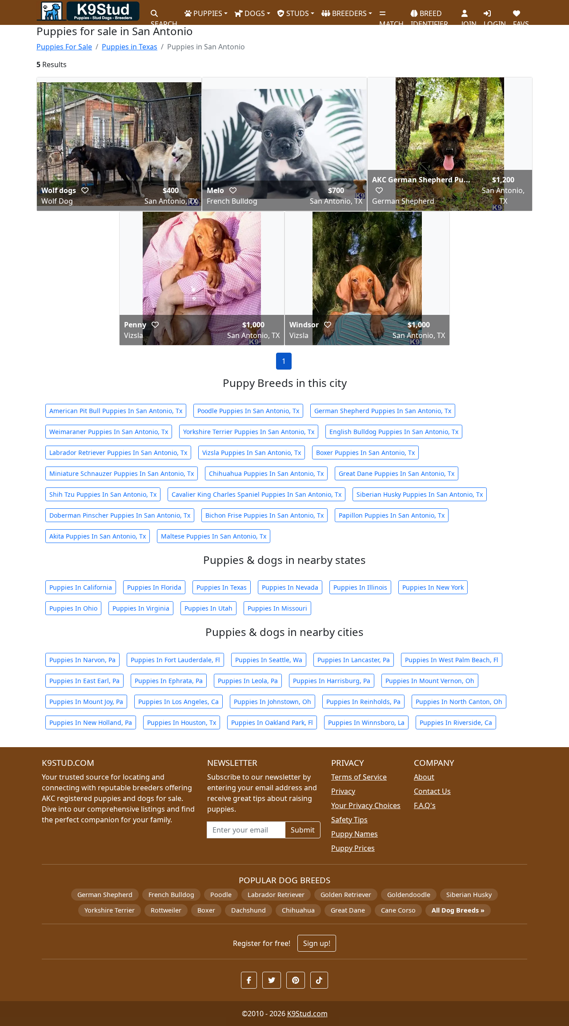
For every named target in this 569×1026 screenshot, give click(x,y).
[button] (84, 190)
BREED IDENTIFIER (429, 14)
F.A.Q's (425, 805)
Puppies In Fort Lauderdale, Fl (175, 660)
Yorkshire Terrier (109, 910)
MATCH (391, 20)
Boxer (206, 910)
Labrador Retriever (276, 894)
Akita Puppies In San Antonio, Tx (97, 536)
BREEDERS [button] (348, 13)
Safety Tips (349, 820)
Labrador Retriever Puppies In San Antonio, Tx (118, 452)
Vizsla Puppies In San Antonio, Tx (251, 452)
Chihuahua (298, 910)
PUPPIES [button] (207, 13)
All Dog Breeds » (458, 910)
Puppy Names (354, 834)
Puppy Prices (353, 848)
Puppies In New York (433, 587)
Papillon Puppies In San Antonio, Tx (392, 515)
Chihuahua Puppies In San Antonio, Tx (266, 473)
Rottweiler (166, 910)
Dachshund (248, 910)
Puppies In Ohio (73, 608)
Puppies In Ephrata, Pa (169, 680)
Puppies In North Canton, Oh (459, 701)
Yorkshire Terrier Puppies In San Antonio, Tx (248, 431)
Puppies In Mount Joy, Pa (86, 701)
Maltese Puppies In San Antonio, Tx (213, 536)
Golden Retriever (346, 894)
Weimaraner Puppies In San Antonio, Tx (108, 431)
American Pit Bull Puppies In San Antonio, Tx (115, 410)
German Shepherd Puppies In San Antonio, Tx (382, 410)
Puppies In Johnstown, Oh (272, 701)
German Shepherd (104, 894)
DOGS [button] (254, 13)
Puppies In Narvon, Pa (82, 660)
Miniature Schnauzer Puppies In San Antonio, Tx (121, 473)
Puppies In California (80, 587)
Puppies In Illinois (360, 587)
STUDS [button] (296, 13)
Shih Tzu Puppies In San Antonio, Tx (102, 494)
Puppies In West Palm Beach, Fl (451, 660)
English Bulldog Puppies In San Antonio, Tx (393, 431)
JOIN (469, 20)
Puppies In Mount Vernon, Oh (429, 680)
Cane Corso (398, 910)
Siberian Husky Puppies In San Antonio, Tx (420, 494)
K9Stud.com (307, 1013)
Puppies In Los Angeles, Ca (178, 701)
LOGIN (495, 20)
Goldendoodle (408, 894)
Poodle (221, 894)
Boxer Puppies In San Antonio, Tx (365, 452)
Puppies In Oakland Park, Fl (272, 722)
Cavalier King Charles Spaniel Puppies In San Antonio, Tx (256, 494)
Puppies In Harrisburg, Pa (331, 680)
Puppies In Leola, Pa (248, 680)
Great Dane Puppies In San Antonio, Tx (396, 473)
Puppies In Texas (221, 587)
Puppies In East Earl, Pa (84, 680)
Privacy (343, 791)
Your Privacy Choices (366, 805)
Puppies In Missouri (277, 608)
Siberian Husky (469, 894)
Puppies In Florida (154, 587)
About (424, 777)
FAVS (521, 20)
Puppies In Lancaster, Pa (353, 660)
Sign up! (316, 943)
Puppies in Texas (129, 47)
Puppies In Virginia (140, 608)
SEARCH (164, 20)
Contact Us (432, 791)
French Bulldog (171, 894)
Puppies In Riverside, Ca (456, 722)
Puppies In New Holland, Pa (90, 722)
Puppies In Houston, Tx (181, 722)
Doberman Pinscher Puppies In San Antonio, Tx (119, 515)
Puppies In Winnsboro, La (366, 722)
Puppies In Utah (208, 608)
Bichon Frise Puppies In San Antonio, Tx (264, 515)
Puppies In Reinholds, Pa (363, 701)
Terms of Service (359, 777)
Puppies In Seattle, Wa (268, 660)
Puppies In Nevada (290, 587)
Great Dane (348, 910)
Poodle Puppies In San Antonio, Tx (248, 410)
